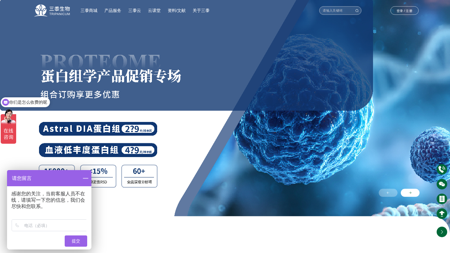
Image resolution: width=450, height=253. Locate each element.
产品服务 (112, 10)
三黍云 (134, 10)
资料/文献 (177, 10)
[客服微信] (442, 184)
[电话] (442, 169)
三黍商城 (89, 10)
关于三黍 (201, 10)
